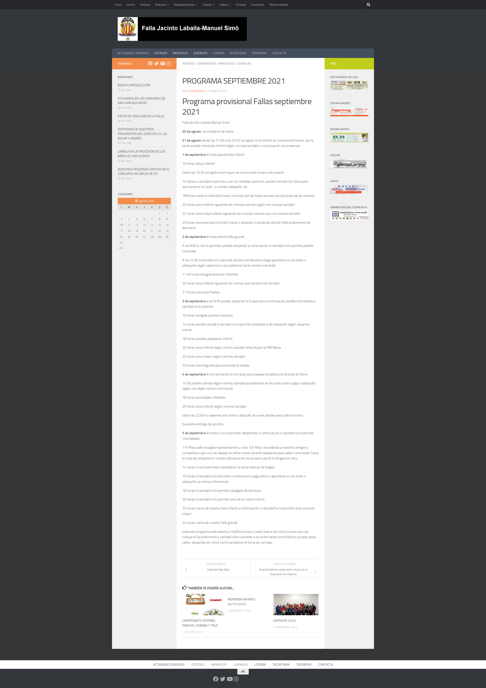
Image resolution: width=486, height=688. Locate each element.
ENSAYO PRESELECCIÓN (134, 85)
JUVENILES (200, 53)
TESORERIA (259, 53)
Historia (145, 4)
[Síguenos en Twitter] (156, 63)
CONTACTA (279, 53)
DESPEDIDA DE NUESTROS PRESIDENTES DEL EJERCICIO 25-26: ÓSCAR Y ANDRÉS (142, 133)
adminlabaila (196, 91)
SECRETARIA (238, 53)
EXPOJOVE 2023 (284, 620)
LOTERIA (218, 53)
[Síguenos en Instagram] (168, 63)
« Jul (120, 248)
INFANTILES (180, 53)
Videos (224, 4)
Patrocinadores (278, 4)
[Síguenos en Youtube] (162, 63)
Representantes (184, 4)
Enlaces (241, 4)
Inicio (118, 4)
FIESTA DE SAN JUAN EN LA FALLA (141, 116)
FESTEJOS (160, 53)
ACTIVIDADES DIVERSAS (133, 53)
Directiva (160, 4)
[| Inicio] (182, 29)
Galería (207, 4)
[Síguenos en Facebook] (150, 63)
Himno (130, 4)
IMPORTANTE (207, 63)
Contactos (257, 4)
